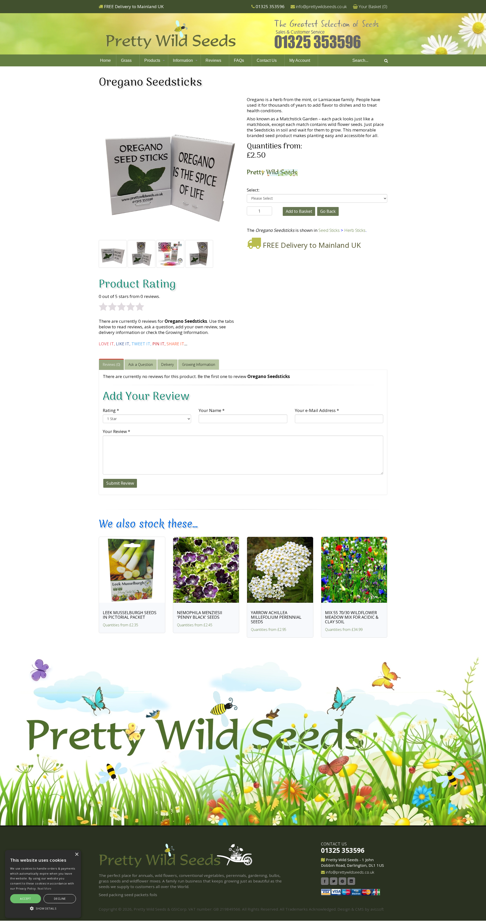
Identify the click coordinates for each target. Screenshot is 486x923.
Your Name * (212, 410)
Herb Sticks (355, 230)
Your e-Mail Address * (317, 410)
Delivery (167, 364)
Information (183, 60)
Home (105, 60)
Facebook (325, 881)
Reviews (213, 60)
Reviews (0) (111, 364)
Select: (253, 190)
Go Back (328, 211)
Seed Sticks (329, 230)
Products (152, 60)
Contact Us (267, 60)
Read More (44, 888)
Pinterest (342, 881)
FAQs (239, 60)
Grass (126, 60)
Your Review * (116, 431)
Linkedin (351, 881)
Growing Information (198, 364)
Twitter (333, 881)
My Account (299, 60)
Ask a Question (140, 364)
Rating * (111, 410)
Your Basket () (373, 6)
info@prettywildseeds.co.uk (321, 6)
